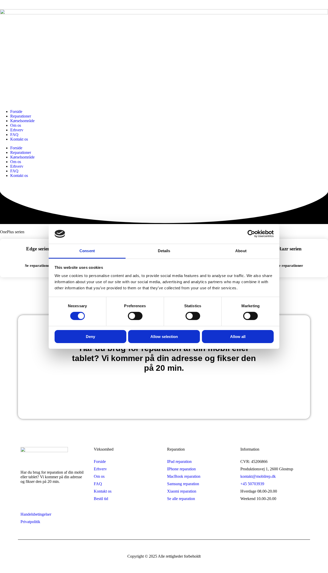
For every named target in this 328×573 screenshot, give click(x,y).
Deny (90, 336)
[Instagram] (44, 499)
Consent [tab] (87, 251)
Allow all (237, 336)
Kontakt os (19, 139)
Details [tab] (164, 251)
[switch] (135, 316)
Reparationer (20, 116)
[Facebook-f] (26, 499)
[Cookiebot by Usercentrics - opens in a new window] (251, 234)
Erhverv (16, 130)
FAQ (14, 134)
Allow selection (164, 336)
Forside (16, 111)
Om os (15, 125)
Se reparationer (38, 265)
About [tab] (241, 251)
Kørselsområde (22, 121)
